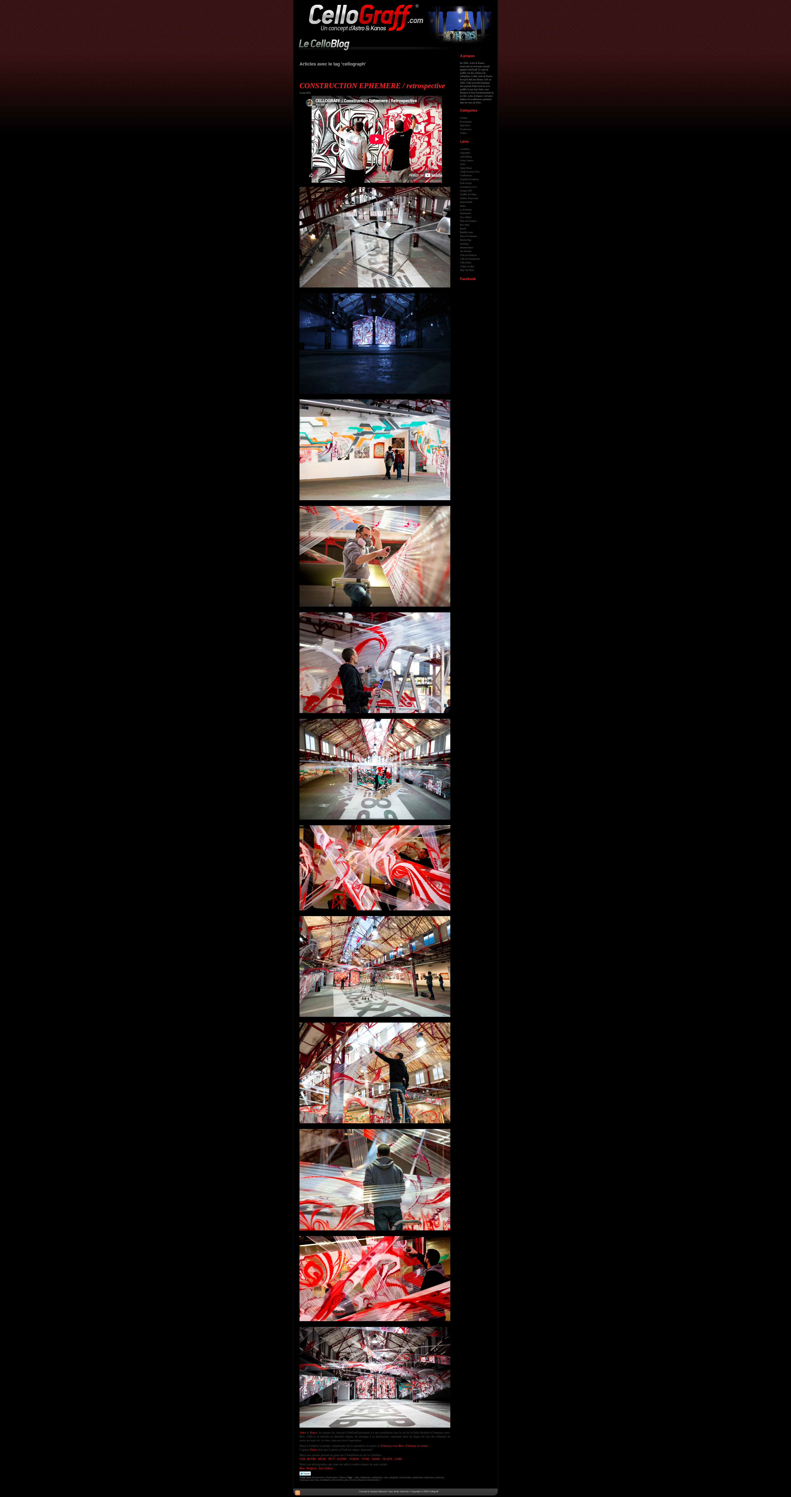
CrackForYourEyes (469, 179)
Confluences (466, 175)
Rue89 (463, 228)
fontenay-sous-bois (309, 1480)
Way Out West (467, 270)
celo (386, 1477)
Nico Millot (465, 217)
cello (356, 1477)
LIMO (398, 1459)
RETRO (311, 1459)
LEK (302, 1459)
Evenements (318, 1477)
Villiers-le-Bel (467, 266)
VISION (354, 1459)
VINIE (366, 1459)
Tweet (305, 1473)
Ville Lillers (466, 262)
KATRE (342, 1459)
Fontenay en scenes (417, 1446)
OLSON (387, 1459)
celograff (393, 1477)
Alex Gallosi (325, 1468)
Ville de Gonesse (468, 255)
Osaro (313, 1449)
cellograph (365, 1477)
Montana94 (465, 213)
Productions (332, 1477)
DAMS (376, 1459)
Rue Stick (464, 224)
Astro (303, 1432)
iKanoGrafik (466, 201)
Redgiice (312, 1468)
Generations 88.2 (468, 186)
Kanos (313, 1432)
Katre (462, 205)
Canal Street (466, 167)
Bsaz (302, 1468)
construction (405, 1477)
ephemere (429, 1477)
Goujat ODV (466, 190)
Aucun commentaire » (370, 1480)
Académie (465, 149)
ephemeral (417, 1477)
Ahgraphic (465, 152)
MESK (322, 1459)
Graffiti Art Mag (468, 194)
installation (325, 1480)
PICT (331, 1459)
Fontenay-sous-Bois (392, 1446)
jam (346, 1480)
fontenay (439, 1477)
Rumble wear (466, 232)
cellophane (377, 1477)
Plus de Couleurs (468, 220)
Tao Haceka (465, 251)
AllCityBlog (466, 156)
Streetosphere (466, 247)
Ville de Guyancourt (470, 258)
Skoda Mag (465, 239)
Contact (463, 117)
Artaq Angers (466, 160)
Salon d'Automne (468, 236)
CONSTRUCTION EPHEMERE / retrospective (372, 86)
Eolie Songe (466, 182)
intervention (337, 1480)
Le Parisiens (466, 209)
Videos (342, 1477)
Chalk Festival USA (470, 171)
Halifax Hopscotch (469, 198)
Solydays (464, 243)
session (353, 1480)
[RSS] (297, 1492)
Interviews (465, 125)
